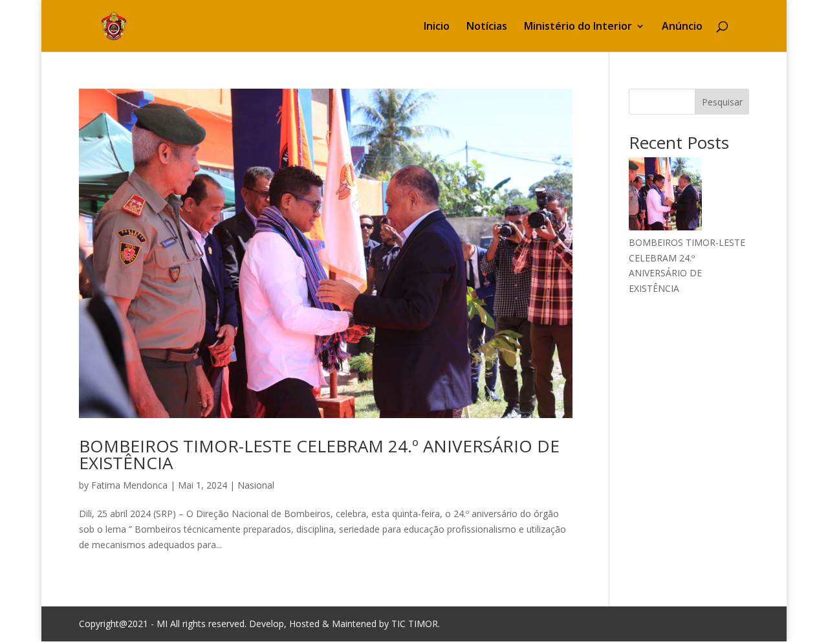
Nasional (255, 485)
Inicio (437, 27)
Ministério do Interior (578, 27)
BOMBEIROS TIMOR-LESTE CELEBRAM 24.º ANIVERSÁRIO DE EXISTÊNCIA (319, 454)
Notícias (486, 27)
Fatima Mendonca (129, 485)
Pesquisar (722, 102)
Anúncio (682, 27)
